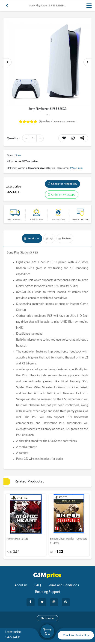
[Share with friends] (82, 138)
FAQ (38, 585)
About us (21, 585)
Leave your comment (64, 121)
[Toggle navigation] (89, 5)
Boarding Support (47, 592)
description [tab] (33, 238)
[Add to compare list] (73, 138)
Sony (18, 155)
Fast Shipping (14, 220)
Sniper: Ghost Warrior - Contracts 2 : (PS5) (68, 541)
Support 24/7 (36, 220)
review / (46, 121)
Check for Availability (64, 183)
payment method (80, 220)
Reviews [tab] (66, 238)
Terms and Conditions (63, 585)
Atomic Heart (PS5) (17, 538)
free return (58, 220)
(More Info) (76, 168)
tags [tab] (51, 238)
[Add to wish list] (64, 138)
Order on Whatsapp (63, 194)
